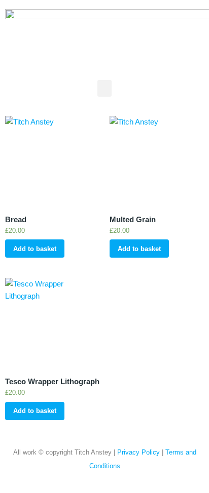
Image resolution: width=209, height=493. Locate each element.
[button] (104, 88)
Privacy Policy (138, 452)
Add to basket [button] (34, 249)
